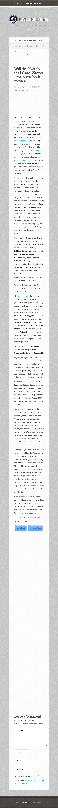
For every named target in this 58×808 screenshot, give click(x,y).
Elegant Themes (24, 802)
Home (16, 46)
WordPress (44, 802)
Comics (17, 90)
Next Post (21, 528)
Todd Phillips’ (23, 296)
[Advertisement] (36, 59)
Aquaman (29, 151)
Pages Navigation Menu (31, 3)
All (21, 46)
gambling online (25, 160)
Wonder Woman (26, 141)
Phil (23, 87)
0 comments (35, 90)
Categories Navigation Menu (30, 40)
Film (22, 90)
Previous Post (35, 528)
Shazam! (39, 151)
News (26, 90)
